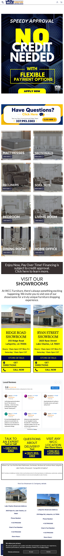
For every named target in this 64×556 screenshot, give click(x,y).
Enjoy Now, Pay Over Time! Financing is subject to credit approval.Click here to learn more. (32, 268)
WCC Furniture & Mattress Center (14, 2)
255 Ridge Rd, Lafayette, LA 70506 (48, 514)
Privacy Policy (44, 547)
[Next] (59, 55)
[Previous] (4, 55)
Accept (31, 552)
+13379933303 (16, 523)
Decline (48, 552)
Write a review (55, 388)
